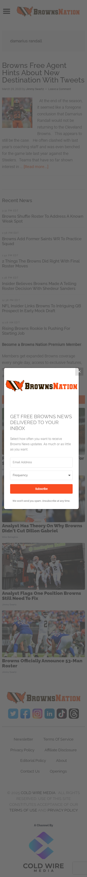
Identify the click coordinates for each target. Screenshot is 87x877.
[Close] (79, 372)
